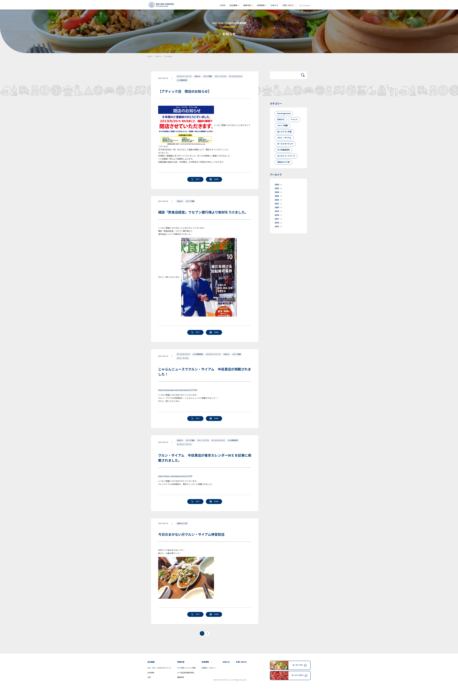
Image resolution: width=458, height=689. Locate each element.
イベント (294, 119)
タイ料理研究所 (182, 80)
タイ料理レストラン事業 (186, 668)
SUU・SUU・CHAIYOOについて (159, 668)
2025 (277, 188)
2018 (277, 215)
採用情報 (261, 5)
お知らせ (274, 5)
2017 (277, 219)
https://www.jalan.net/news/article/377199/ (177, 390)
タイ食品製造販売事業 (185, 672)
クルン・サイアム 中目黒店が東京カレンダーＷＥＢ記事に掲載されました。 (204, 458)
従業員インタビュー (209, 668)
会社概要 (233, 5)
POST (198, 179)
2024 (277, 192)
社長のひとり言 (182, 523)
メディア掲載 (207, 76)
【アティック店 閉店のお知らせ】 (184, 91)
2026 (277, 184)
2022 (277, 199)
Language (306, 5)
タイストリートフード (184, 76)
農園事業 (180, 677)
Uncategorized (284, 113)
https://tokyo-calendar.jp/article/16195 (175, 476)
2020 (277, 207)
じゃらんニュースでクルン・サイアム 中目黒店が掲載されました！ (204, 372)
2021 (277, 203)
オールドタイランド (235, 76)
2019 (277, 211)
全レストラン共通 (284, 131)
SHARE (216, 179)
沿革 (149, 677)
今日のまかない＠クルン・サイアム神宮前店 (191, 534)
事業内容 (247, 5)
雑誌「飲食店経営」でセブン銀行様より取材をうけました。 (203, 212)
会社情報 (150, 672)
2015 (277, 226)
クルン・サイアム (220, 76)
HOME (222, 5)
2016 (277, 222)
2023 (277, 196)
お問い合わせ (288, 5)
